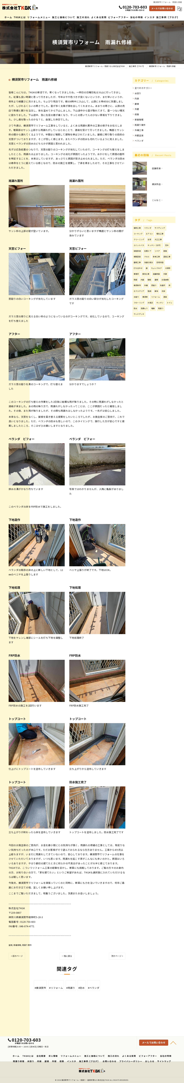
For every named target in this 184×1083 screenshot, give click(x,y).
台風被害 (165, 279)
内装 (137, 98)
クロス (147, 256)
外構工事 (139, 130)
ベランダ (139, 140)
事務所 (136, 274)
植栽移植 (137, 251)
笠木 (167, 245)
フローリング (139, 302)
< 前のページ (17, 955)
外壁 (137, 108)
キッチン (159, 302)
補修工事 (137, 228)
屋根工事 (137, 262)
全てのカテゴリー (143, 87)
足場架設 (159, 262)
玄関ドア (147, 251)
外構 (146, 285)
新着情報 (17, 945)
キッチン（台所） (155, 245)
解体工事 (146, 274)
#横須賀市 (40, 988)
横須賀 (145, 297)
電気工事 (159, 233)
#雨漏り (70, 988)
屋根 (10, 945)
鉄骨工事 (156, 256)
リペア (157, 251)
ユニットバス (139, 245)
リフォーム (155, 297)
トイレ (169, 302)
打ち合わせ (138, 268)
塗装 (165, 297)
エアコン (149, 233)
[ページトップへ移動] (173, 1042)
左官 (149, 239)
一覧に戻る (67, 955)
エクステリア (139, 291)
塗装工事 (166, 256)
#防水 (81, 988)
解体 (156, 291)
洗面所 (162, 285)
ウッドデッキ (139, 314)
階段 (149, 291)
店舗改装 (156, 274)
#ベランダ (93, 988)
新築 (165, 251)
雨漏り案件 (27, 945)
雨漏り (160, 308)
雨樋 (135, 279)
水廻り (136, 297)
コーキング (138, 233)
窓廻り (154, 285)
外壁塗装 (139, 135)
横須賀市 (137, 285)
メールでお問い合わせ (162, 8)
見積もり (144, 308)
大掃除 (167, 268)
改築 (137, 114)
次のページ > (117, 955)
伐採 (163, 291)
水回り (138, 93)
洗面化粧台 (148, 262)
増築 (153, 308)
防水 (135, 308)
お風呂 (150, 302)
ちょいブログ (156, 268)
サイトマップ (164, 1061)
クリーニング (139, 239)
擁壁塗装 (137, 256)
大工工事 (158, 239)
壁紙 (149, 279)
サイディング (160, 228)
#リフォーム (56, 988)
